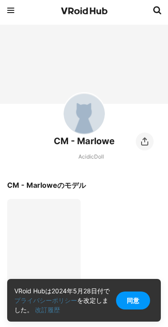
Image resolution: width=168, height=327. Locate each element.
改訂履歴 (47, 310)
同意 (133, 300)
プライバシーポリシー (45, 300)
